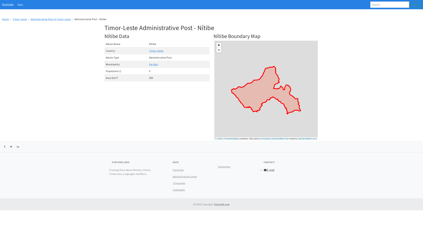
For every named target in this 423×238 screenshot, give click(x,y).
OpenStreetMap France (307, 138)
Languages (179, 189)
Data (20, 4)
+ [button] (219, 45)
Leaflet (219, 138)
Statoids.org (222, 204)
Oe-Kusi (153, 64)
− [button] (219, 50)
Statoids (8, 4)
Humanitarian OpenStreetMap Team (274, 138)
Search (415, 4)
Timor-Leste (20, 19)
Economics (224, 166)
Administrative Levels (185, 176)
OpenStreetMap (231, 138)
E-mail (270, 170)
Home (5, 19)
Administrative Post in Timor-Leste (51, 19)
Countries (178, 170)
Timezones (179, 183)
